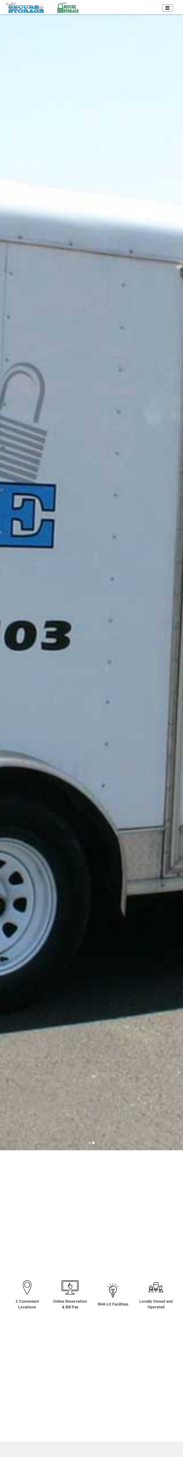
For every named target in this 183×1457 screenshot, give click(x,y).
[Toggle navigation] (167, 8)
